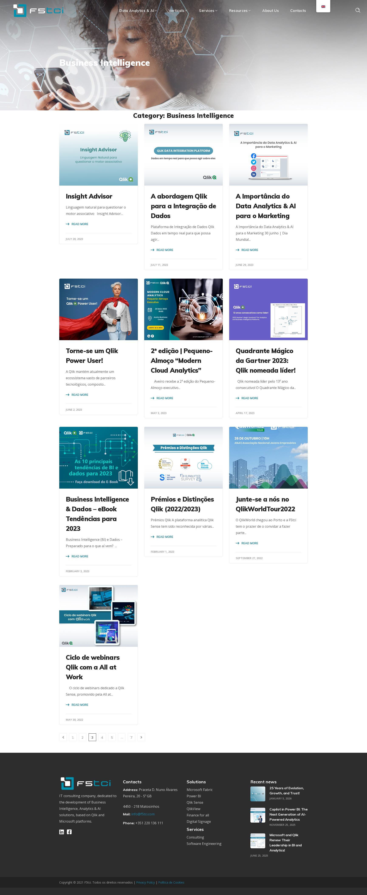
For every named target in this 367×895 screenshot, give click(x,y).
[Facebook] (69, 832)
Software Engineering (204, 843)
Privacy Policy (146, 882)
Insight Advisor (89, 196)
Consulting (195, 837)
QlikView (193, 808)
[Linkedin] (61, 832)
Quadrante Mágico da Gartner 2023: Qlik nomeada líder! (265, 360)
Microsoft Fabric (200, 789)
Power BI (194, 796)
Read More (80, 224)
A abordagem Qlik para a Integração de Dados (183, 206)
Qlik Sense (195, 802)
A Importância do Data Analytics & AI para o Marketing (266, 206)
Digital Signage (199, 821)
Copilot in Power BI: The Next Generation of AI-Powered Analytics (289, 814)
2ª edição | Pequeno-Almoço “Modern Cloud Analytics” (182, 360)
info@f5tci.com (143, 814)
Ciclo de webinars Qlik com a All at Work (93, 667)
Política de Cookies (171, 882)
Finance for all (198, 815)
